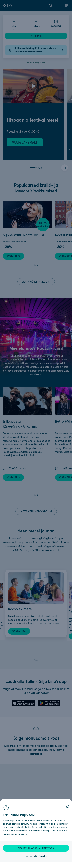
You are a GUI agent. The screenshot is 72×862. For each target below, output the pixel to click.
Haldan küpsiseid (35, 856)
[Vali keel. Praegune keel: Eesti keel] (67, 806)
